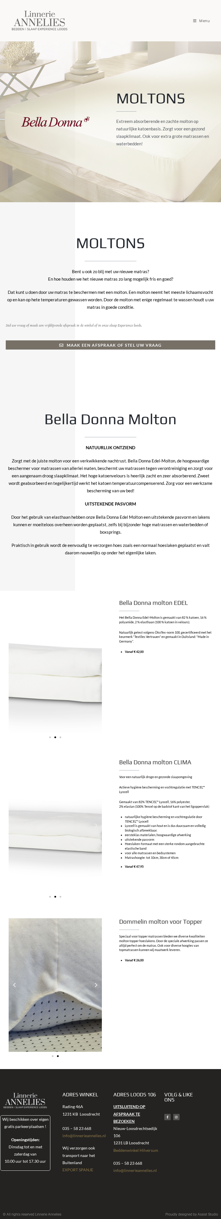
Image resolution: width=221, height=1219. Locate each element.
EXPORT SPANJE (77, 1169)
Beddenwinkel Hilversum (135, 1150)
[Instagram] (176, 1117)
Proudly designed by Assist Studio (191, 1214)
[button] (14, 666)
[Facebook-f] (167, 1117)
